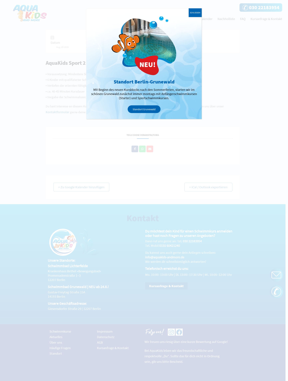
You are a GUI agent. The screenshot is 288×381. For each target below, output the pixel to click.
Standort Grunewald (144, 109)
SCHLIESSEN (195, 12)
